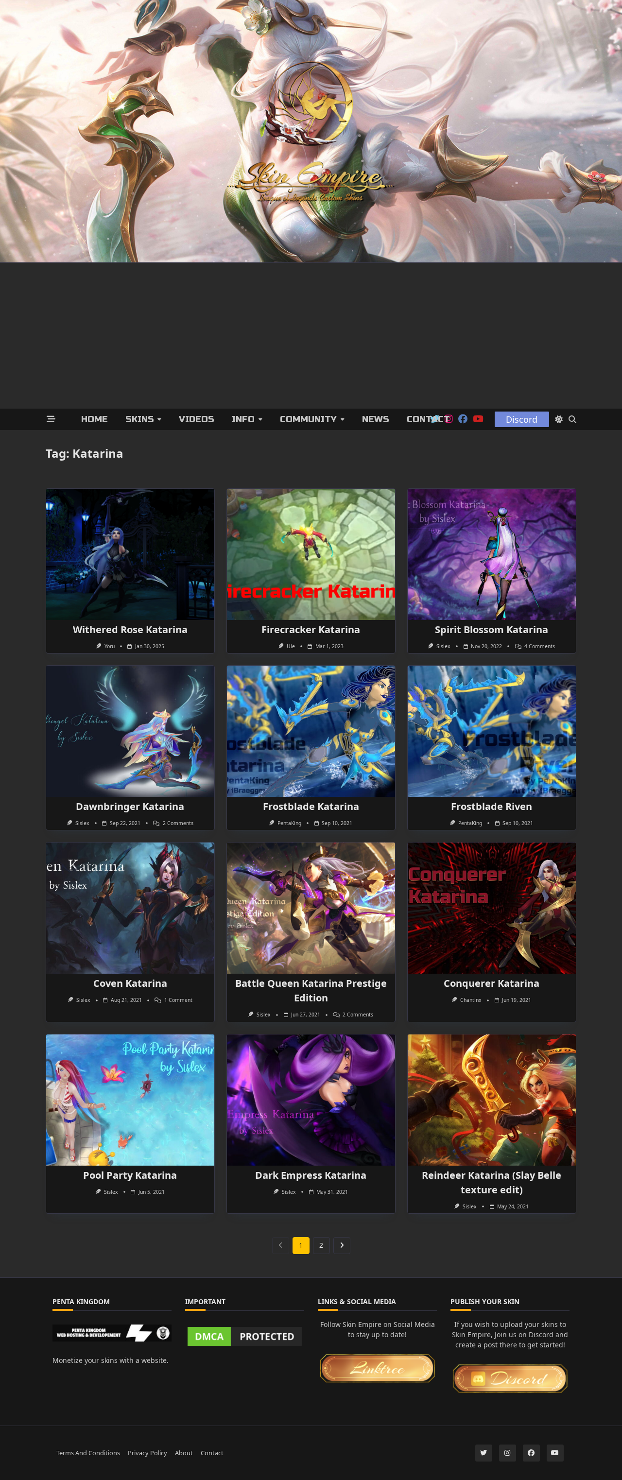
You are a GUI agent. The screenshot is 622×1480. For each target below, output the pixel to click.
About (184, 1452)
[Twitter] (483, 1453)
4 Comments (539, 646)
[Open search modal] (572, 419)
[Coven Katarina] (130, 908)
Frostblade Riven (491, 806)
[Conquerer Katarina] (492, 908)
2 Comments (178, 823)
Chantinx (471, 1000)
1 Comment (178, 1000)
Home (94, 419)
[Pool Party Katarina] (130, 1100)
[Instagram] (507, 1453)
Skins (139, 419)
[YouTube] (478, 419)
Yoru (109, 646)
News (375, 419)
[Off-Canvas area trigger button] (51, 419)
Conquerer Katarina (491, 983)
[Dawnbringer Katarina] (130, 731)
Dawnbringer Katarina (130, 806)
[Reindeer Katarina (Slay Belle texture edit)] (492, 1100)
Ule (291, 646)
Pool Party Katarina (130, 1175)
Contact (428, 419)
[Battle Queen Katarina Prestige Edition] (311, 908)
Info (243, 419)
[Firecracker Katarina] (311, 554)
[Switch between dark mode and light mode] (559, 419)
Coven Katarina (130, 983)
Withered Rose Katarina (130, 629)
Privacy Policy (147, 1452)
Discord (521, 419)
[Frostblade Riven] (492, 731)
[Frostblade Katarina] (311, 731)
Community (308, 419)
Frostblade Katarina (311, 806)
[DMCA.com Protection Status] (244, 1336)
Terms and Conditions (88, 1452)
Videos (196, 419)
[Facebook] (462, 419)
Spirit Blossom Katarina (491, 629)
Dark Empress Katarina (310, 1175)
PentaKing (289, 823)
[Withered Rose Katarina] (130, 554)
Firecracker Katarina (310, 629)
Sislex (443, 646)
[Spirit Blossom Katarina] (492, 554)
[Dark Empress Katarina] (311, 1100)
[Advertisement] (311, 336)
